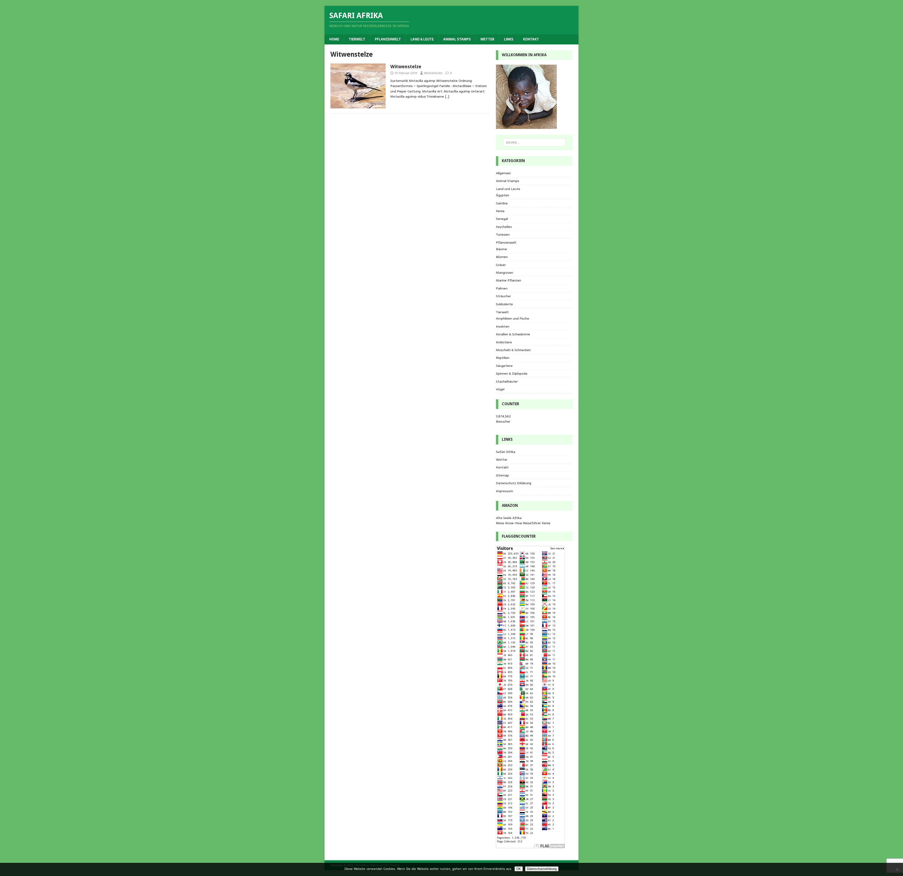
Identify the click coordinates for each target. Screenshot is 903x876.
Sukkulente (504, 304)
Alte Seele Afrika (509, 517)
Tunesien (503, 234)
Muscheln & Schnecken (513, 350)
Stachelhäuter (507, 381)
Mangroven (504, 272)
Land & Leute (422, 39)
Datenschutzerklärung (542, 869)
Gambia (501, 203)
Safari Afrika (505, 451)
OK (518, 869)
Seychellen (504, 226)
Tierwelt (357, 39)
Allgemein (503, 173)
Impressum (504, 491)
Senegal (502, 218)
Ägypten (502, 195)
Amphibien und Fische (512, 318)
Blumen (502, 256)
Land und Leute (508, 188)
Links (508, 39)
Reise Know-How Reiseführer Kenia (523, 523)
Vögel (500, 389)
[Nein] (897, 869)
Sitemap (502, 475)
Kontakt (531, 39)
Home (334, 39)
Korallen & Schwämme (513, 334)
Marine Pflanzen (508, 280)
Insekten (502, 326)
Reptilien (502, 357)
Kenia (500, 211)
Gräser (501, 264)
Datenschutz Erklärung (513, 483)
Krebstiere (504, 342)
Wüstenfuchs (433, 73)
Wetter (487, 39)
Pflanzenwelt (388, 39)
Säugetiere (504, 365)
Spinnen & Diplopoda (511, 373)
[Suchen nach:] (534, 143)
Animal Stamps (457, 39)
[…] (447, 96)
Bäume (501, 249)
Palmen (501, 288)
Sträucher (503, 296)
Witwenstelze (405, 66)
